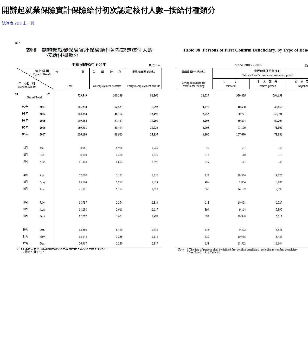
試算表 (7, 23)
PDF (18, 23)
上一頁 (28, 23)
